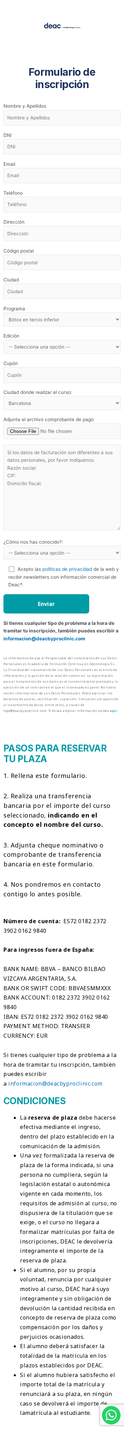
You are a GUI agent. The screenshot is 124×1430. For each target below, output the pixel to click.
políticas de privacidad (67, 569)
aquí (113, 710)
